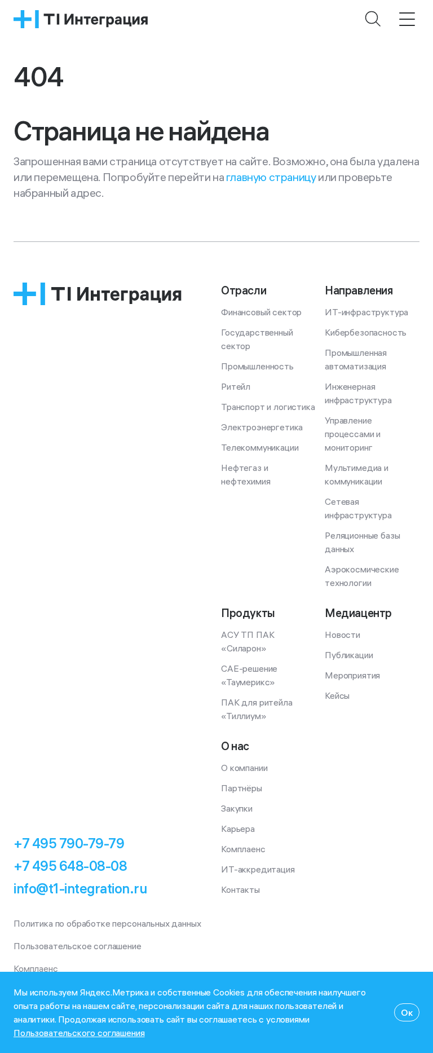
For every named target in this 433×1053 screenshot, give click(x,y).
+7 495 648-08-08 (70, 866)
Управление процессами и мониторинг (354, 434)
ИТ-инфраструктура (366, 312)
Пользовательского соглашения (79, 1032)
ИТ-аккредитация (258, 869)
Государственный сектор (258, 339)
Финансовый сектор (261, 312)
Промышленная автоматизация (357, 359)
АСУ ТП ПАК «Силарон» (248, 641)
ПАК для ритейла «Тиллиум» (257, 709)
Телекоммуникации (259, 447)
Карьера (238, 828)
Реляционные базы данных (363, 542)
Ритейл (235, 386)
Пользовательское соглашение (78, 945)
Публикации (349, 654)
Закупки (237, 808)
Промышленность (257, 366)
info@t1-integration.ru (80, 888)
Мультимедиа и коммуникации (358, 474)
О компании (244, 767)
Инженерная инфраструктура (358, 393)
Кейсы (337, 695)
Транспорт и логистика (268, 406)
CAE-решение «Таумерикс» (250, 675)
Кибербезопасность (366, 332)
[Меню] (407, 19)
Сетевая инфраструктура (358, 508)
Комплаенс (243, 848)
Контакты (240, 889)
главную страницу (271, 177)
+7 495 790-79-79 (69, 843)
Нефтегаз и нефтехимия (245, 474)
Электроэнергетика (262, 427)
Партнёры (241, 788)
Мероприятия (352, 675)
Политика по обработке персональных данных (107, 923)
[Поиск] (373, 19)
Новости (342, 634)
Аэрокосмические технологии (363, 575)
